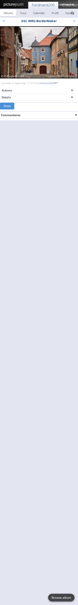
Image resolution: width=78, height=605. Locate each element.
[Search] (72, 13)
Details (6, 97)
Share (7, 106)
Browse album (61, 597)
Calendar (39, 13)
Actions (7, 90)
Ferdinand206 (43, 4)
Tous (23, 13)
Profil (55, 13)
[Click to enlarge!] (39, 52)
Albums (8, 13)
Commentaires (10, 115)
